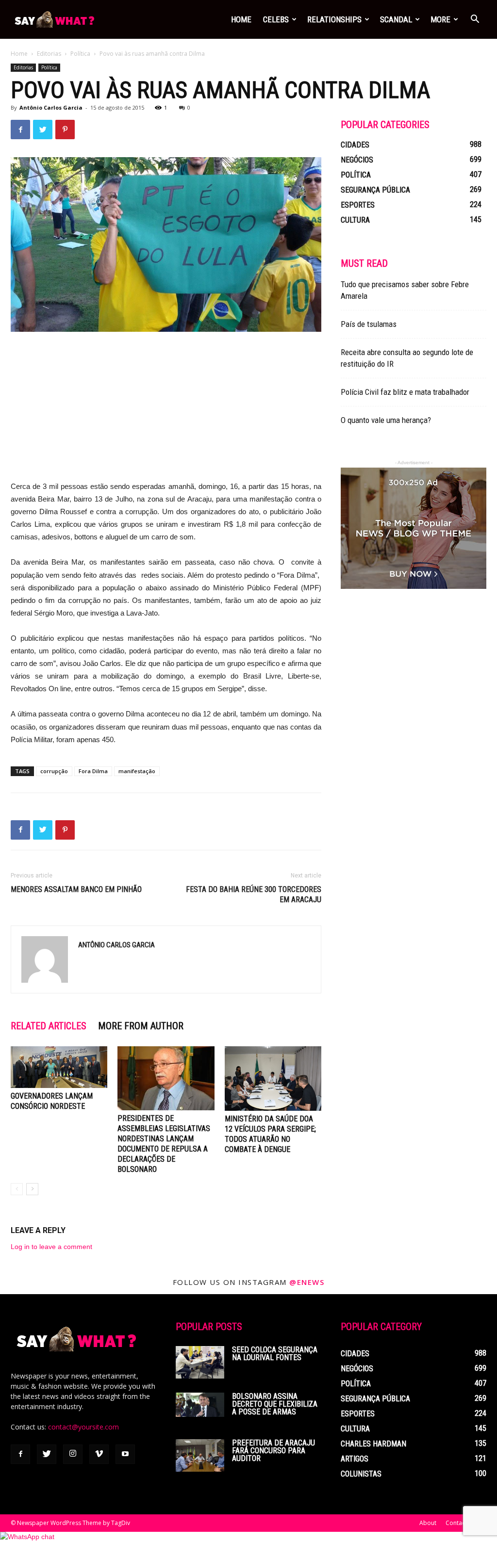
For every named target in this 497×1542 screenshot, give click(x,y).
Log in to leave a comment (51, 1246)
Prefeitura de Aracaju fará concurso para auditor (273, 1450)
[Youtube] (125, 1454)
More (440, 19)
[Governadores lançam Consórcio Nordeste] (59, 1067)
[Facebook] (20, 1454)
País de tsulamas (369, 324)
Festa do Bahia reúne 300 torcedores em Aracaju (253, 894)
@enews (306, 1282)
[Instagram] (73, 1454)
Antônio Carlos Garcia (51, 107)
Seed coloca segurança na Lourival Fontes (274, 1353)
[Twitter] (46, 1454)
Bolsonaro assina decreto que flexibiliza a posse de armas (274, 1404)
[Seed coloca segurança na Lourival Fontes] (200, 1362)
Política (80, 53)
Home (241, 19)
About (427, 1523)
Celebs (276, 19)
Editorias (49, 53)
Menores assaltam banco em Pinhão (76, 889)
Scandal (396, 19)
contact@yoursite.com (83, 1426)
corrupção (54, 771)
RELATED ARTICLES (48, 1026)
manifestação (136, 771)
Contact (456, 1523)
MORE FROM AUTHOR (140, 1026)
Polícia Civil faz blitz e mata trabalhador (405, 392)
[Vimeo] (99, 1454)
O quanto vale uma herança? (386, 420)
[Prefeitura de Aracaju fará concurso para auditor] (200, 1455)
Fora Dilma (93, 771)
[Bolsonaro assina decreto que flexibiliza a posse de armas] (200, 1405)
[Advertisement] (166, 412)
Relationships (334, 19)
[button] (474, 20)
